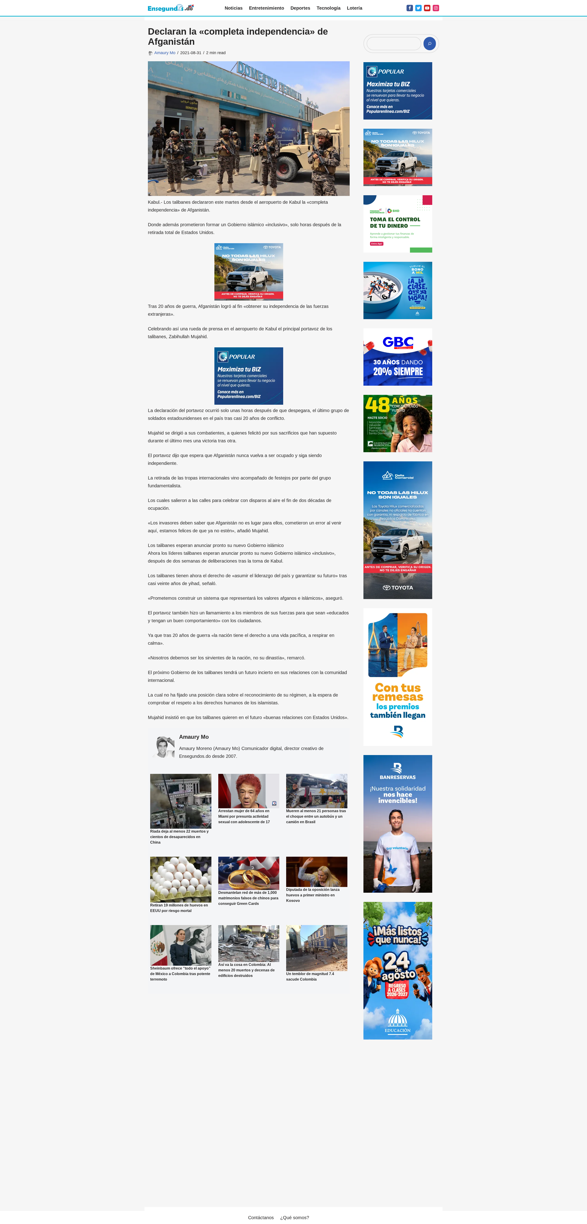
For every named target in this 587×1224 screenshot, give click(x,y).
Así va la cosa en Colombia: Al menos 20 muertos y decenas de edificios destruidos (246, 969)
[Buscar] (430, 43)
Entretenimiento (266, 8)
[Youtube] (427, 8)
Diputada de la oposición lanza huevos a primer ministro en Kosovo (313, 894)
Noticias (234, 8)
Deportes (300, 8)
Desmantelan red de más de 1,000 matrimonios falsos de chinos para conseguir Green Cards (248, 897)
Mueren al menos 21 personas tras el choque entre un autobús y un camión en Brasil (316, 816)
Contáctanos (261, 1217)
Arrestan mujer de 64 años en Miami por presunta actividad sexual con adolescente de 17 (244, 816)
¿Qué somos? (294, 1217)
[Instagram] (436, 8)
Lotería (354, 8)
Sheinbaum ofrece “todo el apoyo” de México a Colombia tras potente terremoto (180, 973)
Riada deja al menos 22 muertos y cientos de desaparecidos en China (179, 836)
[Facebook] (410, 8)
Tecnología (329, 8)
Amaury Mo (164, 52)
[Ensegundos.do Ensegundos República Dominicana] (171, 8)
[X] (418, 8)
